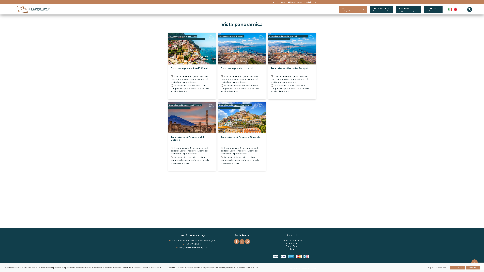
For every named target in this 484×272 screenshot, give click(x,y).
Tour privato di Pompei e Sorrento (241, 137)
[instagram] (247, 241)
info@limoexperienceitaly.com (303, 2)
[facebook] (236, 241)
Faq (292, 249)
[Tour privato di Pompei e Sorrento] (242, 117)
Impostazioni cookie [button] (437, 267)
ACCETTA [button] (457, 268)
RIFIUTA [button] (472, 268)
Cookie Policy (292, 246)
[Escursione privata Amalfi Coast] (192, 48)
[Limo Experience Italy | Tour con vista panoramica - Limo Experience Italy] (33, 9)
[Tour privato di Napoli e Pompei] (292, 48)
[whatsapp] (242, 241)
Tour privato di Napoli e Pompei (289, 68)
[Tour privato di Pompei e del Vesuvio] (192, 117)
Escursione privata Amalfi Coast (189, 68)
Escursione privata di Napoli (237, 68)
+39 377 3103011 (280, 2)
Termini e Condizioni (292, 240)
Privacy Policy (291, 243)
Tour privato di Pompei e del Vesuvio (187, 138)
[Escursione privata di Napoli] (242, 48)
